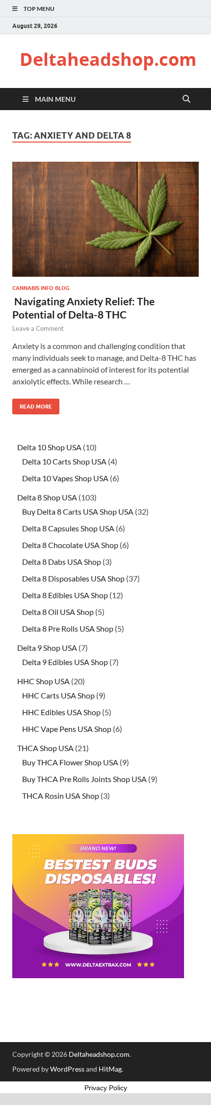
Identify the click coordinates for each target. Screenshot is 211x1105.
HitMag (110, 1069)
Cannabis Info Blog (41, 288)
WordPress (67, 1069)
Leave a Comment (38, 328)
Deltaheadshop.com (108, 59)
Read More (32, 404)
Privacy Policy (105, 1088)
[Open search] (186, 99)
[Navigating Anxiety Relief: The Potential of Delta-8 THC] (105, 219)
